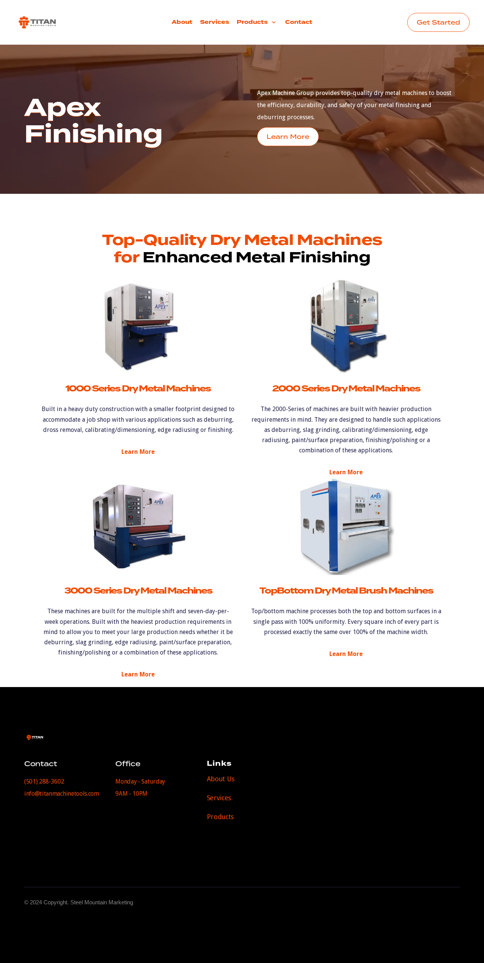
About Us (220, 779)
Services (214, 22)
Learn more (138, 451)
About (182, 22)
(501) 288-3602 (44, 781)
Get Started (438, 22)
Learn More (288, 136)
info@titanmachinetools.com (61, 793)
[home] (51, 22)
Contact (298, 22)
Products (220, 817)
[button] (257, 22)
